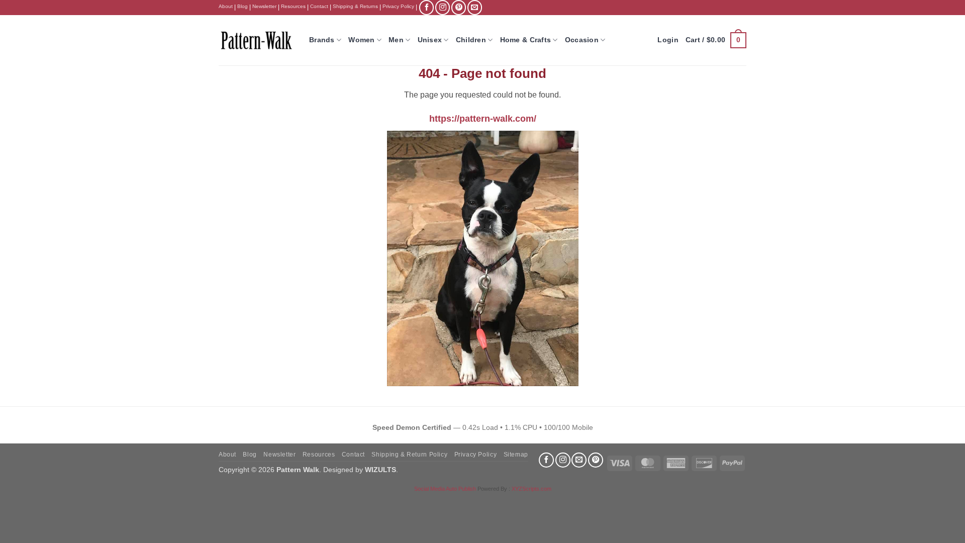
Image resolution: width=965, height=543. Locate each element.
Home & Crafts (525, 40)
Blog (242, 6)
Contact (319, 6)
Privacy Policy (398, 6)
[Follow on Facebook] (426, 7)
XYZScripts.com (531, 489)
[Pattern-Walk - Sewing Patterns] (256, 40)
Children (471, 40)
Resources (293, 6)
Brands (322, 40)
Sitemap (516, 454)
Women (361, 40)
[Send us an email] (474, 7)
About (226, 6)
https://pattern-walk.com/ (482, 119)
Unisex (430, 40)
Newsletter (264, 6)
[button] (716, 40)
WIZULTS (380, 470)
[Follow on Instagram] (442, 7)
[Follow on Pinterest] (458, 7)
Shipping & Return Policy (409, 454)
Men (396, 40)
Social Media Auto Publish (445, 489)
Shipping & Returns (355, 6)
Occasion (582, 40)
